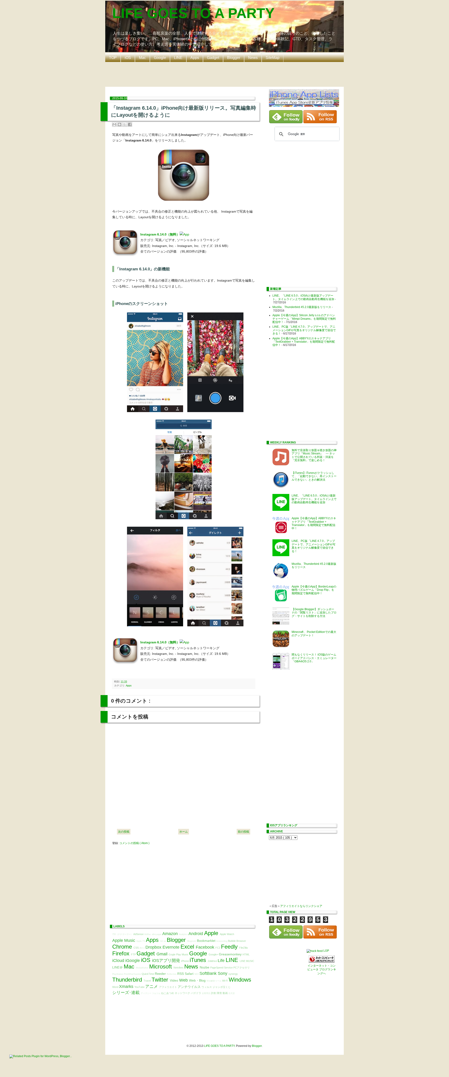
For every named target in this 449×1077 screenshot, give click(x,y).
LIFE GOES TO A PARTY (193, 13)
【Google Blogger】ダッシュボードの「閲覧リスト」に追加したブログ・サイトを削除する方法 (314, 613)
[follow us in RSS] (320, 122)
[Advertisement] (225, 73)
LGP (326, 950)
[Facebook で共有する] (129, 124)
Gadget (213, 58)
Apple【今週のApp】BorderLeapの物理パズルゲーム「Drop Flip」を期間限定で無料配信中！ (314, 590)
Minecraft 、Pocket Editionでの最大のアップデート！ (314, 633)
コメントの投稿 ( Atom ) (134, 843)
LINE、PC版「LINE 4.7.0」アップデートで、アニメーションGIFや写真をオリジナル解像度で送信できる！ (304, 330)
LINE (178, 58)
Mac (142, 58)
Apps (194, 58)
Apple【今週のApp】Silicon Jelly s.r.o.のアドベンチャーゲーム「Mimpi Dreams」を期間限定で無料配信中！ (304, 319)
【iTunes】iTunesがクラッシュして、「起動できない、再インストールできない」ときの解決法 (314, 476)
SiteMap (272, 58)
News (253, 58)
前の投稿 (243, 831)
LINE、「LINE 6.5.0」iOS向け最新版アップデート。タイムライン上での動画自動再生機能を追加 (303, 297)
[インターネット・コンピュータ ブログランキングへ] (321, 961)
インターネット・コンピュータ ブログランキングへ (321, 969)
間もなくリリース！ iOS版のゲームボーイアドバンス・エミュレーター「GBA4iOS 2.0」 (314, 658)
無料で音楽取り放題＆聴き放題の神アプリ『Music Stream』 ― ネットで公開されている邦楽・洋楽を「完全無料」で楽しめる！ (314, 455)
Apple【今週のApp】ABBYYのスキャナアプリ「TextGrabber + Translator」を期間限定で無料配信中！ (303, 342)
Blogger (233, 58)
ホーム (183, 831)
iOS (128, 58)
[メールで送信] (114, 124)
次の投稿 (123, 831)
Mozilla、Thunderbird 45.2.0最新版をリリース (301, 307)
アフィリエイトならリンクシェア (301, 906)
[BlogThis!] (119, 124)
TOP (113, 58)
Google (160, 58)
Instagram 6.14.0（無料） (160, 234)
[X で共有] (124, 124)
